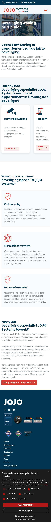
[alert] (25, 495)
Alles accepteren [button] (25, 505)
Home (6, 442)
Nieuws (7, 455)
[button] (45, 10)
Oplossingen (9, 445)
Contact (7, 462)
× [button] (48, 472)
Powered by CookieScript (25, 519)
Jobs (6, 459)
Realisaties (8, 452)
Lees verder (43, 485)
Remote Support (10, 466)
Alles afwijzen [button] (25, 511)
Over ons (7, 449)
